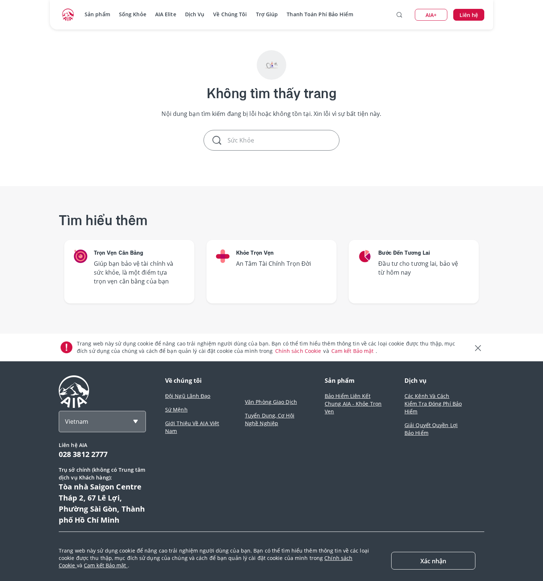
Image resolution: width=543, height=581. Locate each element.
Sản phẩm (97, 14)
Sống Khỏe (132, 14)
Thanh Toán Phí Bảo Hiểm (320, 14)
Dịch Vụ (195, 14)
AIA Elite (165, 14)
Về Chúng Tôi (230, 14)
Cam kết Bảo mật (353, 350)
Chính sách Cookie (299, 350)
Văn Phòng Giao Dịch (271, 401)
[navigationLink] (68, 15)
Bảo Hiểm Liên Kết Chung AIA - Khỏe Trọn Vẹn (353, 403)
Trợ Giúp (267, 14)
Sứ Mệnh (176, 409)
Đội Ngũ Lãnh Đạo (188, 395)
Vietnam (76, 421)
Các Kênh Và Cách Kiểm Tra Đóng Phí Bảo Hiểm (433, 403)
